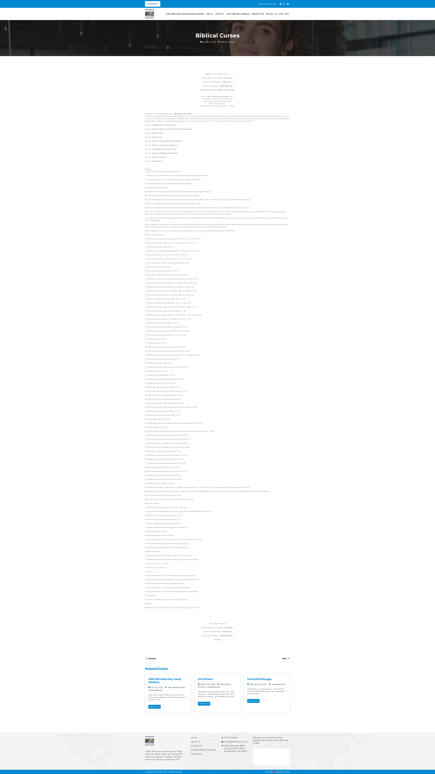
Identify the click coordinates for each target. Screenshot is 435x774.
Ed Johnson (205, 679)
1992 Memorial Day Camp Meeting (164, 681)
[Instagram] (284, 4)
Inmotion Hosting (284, 772)
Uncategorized (213, 687)
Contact (219, 14)
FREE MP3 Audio (226, 86)
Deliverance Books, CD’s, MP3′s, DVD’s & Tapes (217, 90)
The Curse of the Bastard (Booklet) (164, 145)
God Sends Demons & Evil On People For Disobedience (172, 129)
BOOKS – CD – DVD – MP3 (277, 14)
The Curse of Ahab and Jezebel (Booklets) (167, 141)
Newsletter (258, 14)
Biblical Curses (228, 42)
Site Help (208, 74)
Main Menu (229, 78)
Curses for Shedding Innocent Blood (165, 153)
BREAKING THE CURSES (183, 114)
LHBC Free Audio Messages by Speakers (185, 14)
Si (215, 639)
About (210, 14)
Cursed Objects (157, 161)
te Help (218, 639)
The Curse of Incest (159, 157)
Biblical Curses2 (158, 133)
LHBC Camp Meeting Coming (217, 96)
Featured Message (259, 679)
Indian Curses (157, 137)
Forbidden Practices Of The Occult (164, 125)
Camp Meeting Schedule (238, 14)
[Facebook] (280, 4)
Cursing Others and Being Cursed (164, 149)
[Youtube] (288, 4)
